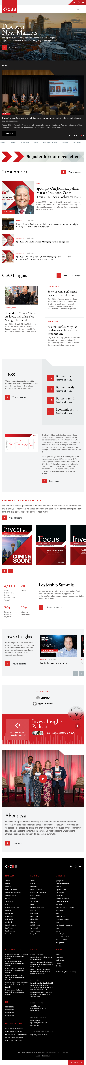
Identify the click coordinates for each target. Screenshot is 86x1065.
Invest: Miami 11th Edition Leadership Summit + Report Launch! (14, 963)
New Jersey (66, 143)
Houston (8, 898)
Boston (7, 884)
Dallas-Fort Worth (11, 890)
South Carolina (10, 931)
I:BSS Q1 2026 (9, 1010)
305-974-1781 (35, 1011)
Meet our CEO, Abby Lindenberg (66, 972)
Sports (58, 931)
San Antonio (9, 928)
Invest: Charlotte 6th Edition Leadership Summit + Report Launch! (14, 978)
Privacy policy (46, 1056)
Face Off (58, 887)
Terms (38, 1056)
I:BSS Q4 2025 (9, 1013)
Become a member (62, 969)
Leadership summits (62, 884)
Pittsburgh (8, 922)
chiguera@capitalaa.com (38, 1008)
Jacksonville (14, 143)
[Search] (78, 9)
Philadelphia (9, 919)
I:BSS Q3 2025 (9, 1016)
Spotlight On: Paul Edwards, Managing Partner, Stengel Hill (28, 118)
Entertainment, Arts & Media (65, 907)
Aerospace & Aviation (62, 898)
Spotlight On (60, 881)
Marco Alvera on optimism (13, 1031)
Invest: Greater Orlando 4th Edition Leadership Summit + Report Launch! (16, 956)
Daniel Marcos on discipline (14, 1028)
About (58, 954)
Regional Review (61, 890)
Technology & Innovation (64, 934)
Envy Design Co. (63, 1052)
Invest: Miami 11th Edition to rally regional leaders (41, 958)
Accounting (59, 895)
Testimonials (60, 960)
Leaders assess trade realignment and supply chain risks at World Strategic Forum (41, 994)
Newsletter (59, 966)
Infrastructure (60, 916)
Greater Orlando (10, 895)
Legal (57, 922)
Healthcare (59, 913)
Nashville (54, 143)
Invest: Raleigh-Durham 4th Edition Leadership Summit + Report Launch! (16, 985)
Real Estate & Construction (64, 925)
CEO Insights (60, 892)
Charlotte (8, 887)
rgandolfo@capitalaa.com (39, 1023)
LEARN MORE (9, 133)
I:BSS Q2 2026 (9, 1007)
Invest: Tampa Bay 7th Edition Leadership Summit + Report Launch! (15, 971)
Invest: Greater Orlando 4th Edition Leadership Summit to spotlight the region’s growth (41, 964)
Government (60, 910)
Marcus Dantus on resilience (14, 1040)
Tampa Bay (9, 934)
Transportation (60, 943)
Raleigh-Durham (10, 925)
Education (59, 904)
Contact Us (59, 957)
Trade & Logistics (61, 940)
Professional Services (62, 919)
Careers (58, 963)
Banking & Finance (62, 901)
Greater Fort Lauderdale (13, 892)
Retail (57, 928)
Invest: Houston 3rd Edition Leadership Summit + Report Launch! (14, 992)
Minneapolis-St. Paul (39, 143)
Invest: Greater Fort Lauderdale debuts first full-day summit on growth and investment (40, 971)
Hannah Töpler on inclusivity (14, 1037)
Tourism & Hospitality (62, 937)
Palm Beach (79, 143)
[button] (69, 135)
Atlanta (7, 881)
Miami (25, 143)
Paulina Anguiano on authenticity (16, 1034)
